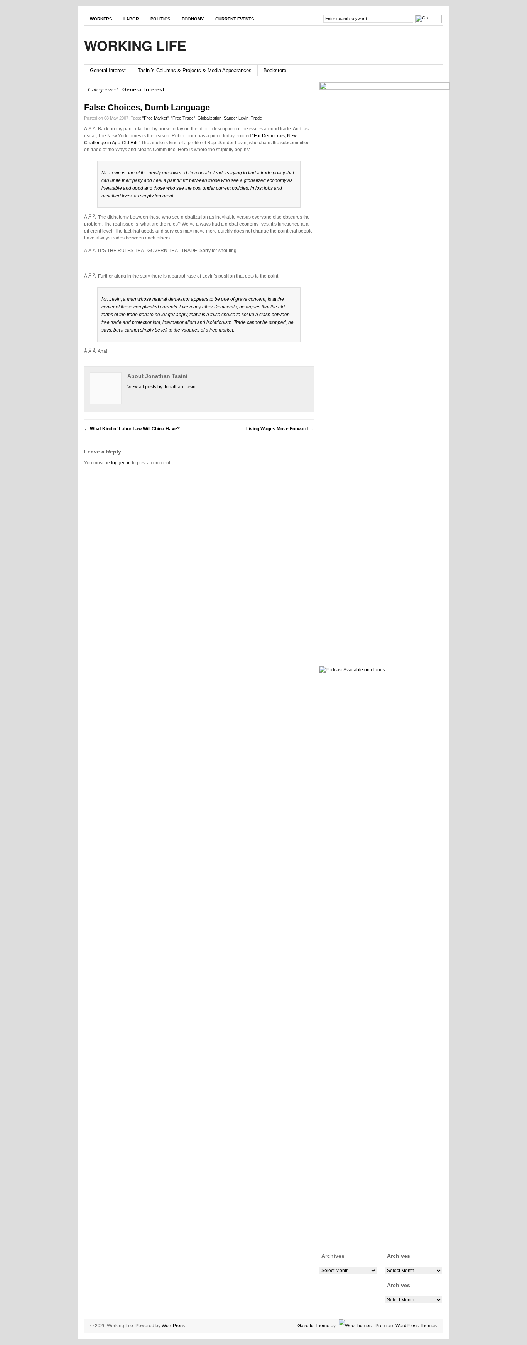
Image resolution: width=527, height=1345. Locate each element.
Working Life (135, 45)
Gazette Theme (313, 1325)
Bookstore (275, 70)
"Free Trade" (183, 118)
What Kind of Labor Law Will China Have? (132, 428)
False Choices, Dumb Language (147, 107)
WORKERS (101, 19)
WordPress (173, 1325)
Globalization (209, 118)
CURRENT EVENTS (234, 19)
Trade (256, 118)
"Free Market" (155, 118)
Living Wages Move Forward (280, 428)
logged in (121, 462)
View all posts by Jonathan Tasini (165, 386)
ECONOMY (193, 19)
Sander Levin (236, 118)
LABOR (131, 19)
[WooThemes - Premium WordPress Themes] (387, 1325)
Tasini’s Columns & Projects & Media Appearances (195, 70)
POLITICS (160, 19)
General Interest (108, 70)
